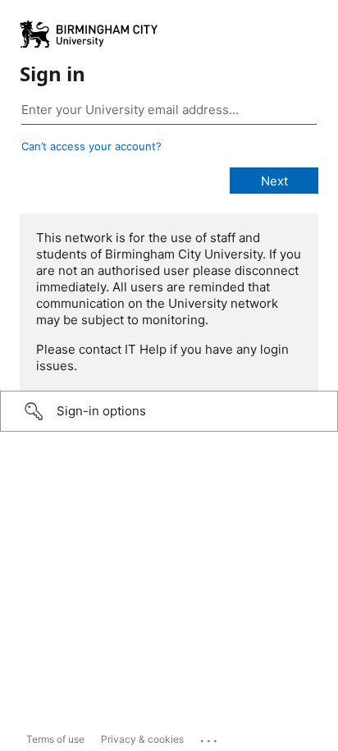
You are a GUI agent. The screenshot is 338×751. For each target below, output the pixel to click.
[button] (169, 411)
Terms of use (55, 739)
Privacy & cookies (142, 739)
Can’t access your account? (91, 146)
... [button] (210, 737)
